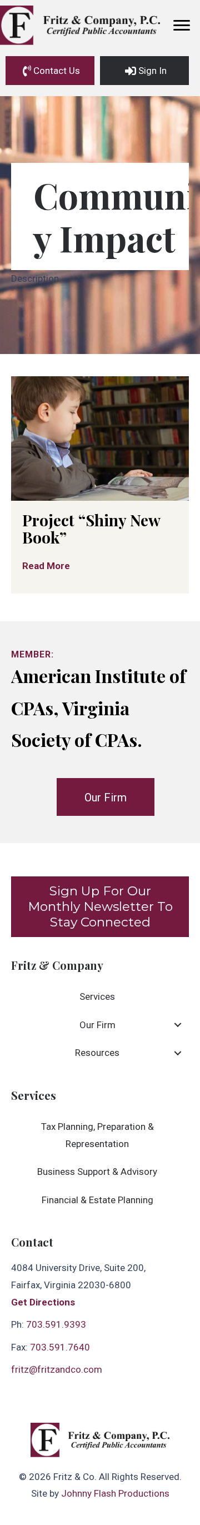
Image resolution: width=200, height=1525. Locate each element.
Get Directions (43, 1302)
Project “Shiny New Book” (91, 528)
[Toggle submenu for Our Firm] (177, 1025)
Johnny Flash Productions (115, 1493)
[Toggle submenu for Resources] (177, 1052)
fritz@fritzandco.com (56, 1369)
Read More (49, 565)
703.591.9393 (56, 1324)
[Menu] (181, 25)
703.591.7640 (60, 1347)
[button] (50, 70)
